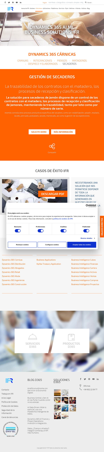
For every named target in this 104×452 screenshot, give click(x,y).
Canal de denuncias (10, 417)
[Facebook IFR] (5, 2)
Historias (77, 8)
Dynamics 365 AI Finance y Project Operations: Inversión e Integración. (39, 421)
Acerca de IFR (25, 8)
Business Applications (46, 260)
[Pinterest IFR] (12, 2)
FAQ (82, 2)
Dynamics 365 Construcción (14, 284)
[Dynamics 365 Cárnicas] (65, 392)
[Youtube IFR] (16, 2)
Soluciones (39, 8)
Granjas (22, 60)
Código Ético (61, 2)
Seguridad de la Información (8, 411)
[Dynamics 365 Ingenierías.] (65, 408)
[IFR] (9, 380)
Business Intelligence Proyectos (85, 284)
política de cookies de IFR (63, 219)
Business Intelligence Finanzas (84, 264)
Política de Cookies (9, 402)
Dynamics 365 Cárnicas (52, 54)
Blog (88, 8)
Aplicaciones (46, 8)
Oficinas (86, 386)
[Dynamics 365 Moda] (57, 408)
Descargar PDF (52, 194)
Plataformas (54, 8)
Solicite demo (38, 132)
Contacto (70, 2)
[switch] (40, 230)
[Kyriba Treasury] (65, 415)
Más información (63, 132)
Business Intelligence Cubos (83, 260)
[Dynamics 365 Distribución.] (57, 400)
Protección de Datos (10, 406)
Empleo (76, 2)
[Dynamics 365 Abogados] (65, 400)
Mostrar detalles (86, 238)
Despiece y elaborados (42, 63)
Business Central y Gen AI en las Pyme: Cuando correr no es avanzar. (39, 400)
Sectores (32, 8)
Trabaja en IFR (7, 393)
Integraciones (42, 60)
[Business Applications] (57, 415)
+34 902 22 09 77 (90, 389)
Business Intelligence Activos (84, 272)
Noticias (83, 8)
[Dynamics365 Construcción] (72, 408)
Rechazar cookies (22, 245)
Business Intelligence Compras (84, 280)
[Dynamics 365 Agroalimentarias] (57, 392)
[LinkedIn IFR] (20, 2)
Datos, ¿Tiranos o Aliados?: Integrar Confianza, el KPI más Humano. (38, 430)
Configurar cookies (52, 245)
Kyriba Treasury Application (49, 264)
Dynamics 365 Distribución (13, 264)
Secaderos (69, 63)
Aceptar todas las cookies (82, 245)
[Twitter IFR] (9, 2)
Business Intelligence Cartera (84, 268)
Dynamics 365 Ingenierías (13, 280)
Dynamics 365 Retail (11, 272)
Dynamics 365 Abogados (13, 268)
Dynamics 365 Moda (11, 276)
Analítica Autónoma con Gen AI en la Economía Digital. (38, 390)
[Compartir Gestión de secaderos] (52, 146)
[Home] (10, 8)
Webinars (71, 8)
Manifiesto (52, 2)
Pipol (66, 8)
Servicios (61, 8)
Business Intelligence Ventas (83, 276)
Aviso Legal (6, 398)
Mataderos (79, 60)
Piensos (62, 60)
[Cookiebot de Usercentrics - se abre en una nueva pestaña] (87, 205)
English (45, 2)
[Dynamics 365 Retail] (72, 400)
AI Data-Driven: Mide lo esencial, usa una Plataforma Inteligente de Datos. (38, 410)
